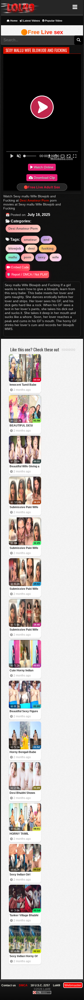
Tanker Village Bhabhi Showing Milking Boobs (25, 916)
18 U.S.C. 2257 (40, 985)
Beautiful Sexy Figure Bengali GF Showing (24, 712)
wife (55, 257)
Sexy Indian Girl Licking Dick (20, 875)
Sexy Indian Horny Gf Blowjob (24, 956)
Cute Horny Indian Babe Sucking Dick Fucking (22, 671)
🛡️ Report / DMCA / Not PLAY (27, 274)
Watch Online (43, 167)
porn (27, 257)
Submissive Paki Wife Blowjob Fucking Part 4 (25, 508)
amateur (30, 239)
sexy (42, 257)
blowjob (14, 248)
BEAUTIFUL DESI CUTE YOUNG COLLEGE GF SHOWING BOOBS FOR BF (22, 426)
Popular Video (53, 20)
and (46, 239)
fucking (48, 248)
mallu (12, 257)
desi (31, 248)
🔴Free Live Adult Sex (42, 187)
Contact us (8, 985)
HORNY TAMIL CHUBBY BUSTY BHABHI (21, 834)
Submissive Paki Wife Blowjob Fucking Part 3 (25, 548)
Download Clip (44, 177)
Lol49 (20, 7)
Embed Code (19, 267)
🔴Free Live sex (42, 32)
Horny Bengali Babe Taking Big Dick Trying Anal (24, 752)
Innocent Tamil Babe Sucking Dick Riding (23, 385)
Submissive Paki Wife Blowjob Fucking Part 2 (25, 589)
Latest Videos (31, 20)
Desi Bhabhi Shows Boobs (22, 793)
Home (14, 20)
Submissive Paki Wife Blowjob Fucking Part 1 (25, 630)
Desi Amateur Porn (34, 200)
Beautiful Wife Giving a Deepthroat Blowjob (24, 467)
